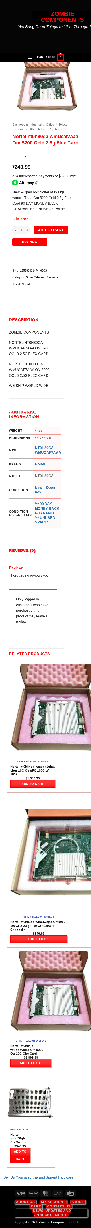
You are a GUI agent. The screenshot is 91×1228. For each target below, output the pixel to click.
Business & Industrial (27, 124)
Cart (36, 1206)
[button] (30, 57)
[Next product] (16, 157)
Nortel (26, 284)
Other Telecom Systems (45, 129)
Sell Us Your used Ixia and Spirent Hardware (38, 1177)
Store (78, 1202)
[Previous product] (25, 157)
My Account (53, 1202)
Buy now (30, 242)
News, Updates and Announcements (52, 1213)
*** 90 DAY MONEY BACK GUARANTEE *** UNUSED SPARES (47, 513)
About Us (25, 1202)
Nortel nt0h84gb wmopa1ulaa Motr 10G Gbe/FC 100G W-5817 (32, 770)
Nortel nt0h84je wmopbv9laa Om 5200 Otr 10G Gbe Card (26, 1049)
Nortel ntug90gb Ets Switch (18, 1138)
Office (50, 124)
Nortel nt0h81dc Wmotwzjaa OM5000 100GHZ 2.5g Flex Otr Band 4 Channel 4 (37, 925)
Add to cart (51, 230)
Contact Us (59, 1206)
